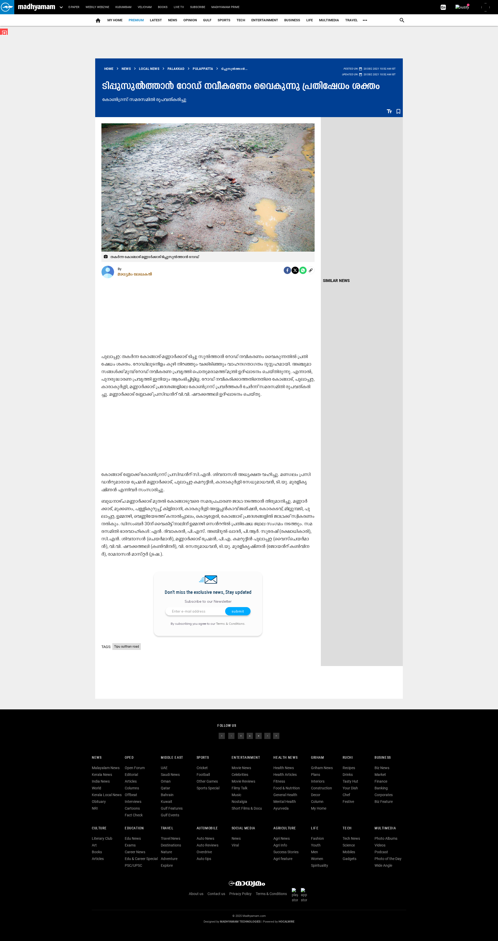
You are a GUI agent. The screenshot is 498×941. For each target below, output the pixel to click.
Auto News (205, 838)
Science (349, 845)
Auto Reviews (207, 845)
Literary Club (102, 838)
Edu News (133, 838)
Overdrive (204, 852)
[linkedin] (249, 736)
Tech (347, 828)
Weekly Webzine (97, 7)
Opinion (190, 20)
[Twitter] (295, 270)
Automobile (207, 828)
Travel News (170, 838)
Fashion (317, 838)
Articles (131, 781)
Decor (315, 795)
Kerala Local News (107, 795)
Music (236, 795)
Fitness (279, 781)
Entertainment (264, 20)
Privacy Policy (240, 894)
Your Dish (350, 788)
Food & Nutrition (286, 788)
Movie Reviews (243, 781)
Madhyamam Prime (225, 7)
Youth (316, 845)
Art (94, 845)
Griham (317, 758)
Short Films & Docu (247, 808)
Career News (135, 852)
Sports (224, 20)
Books (163, 7)
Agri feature (282, 859)
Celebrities (240, 774)
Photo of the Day (388, 859)
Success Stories (286, 852)
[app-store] (305, 895)
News (172, 20)
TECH (241, 20)
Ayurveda (281, 808)
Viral (235, 845)
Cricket (202, 768)
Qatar (165, 788)
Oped (129, 758)
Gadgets (349, 859)
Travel (351, 20)
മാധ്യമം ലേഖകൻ (135, 274)
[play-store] (296, 895)
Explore (167, 865)
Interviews (133, 801)
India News (101, 781)
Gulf (207, 20)
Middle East (172, 758)
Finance (381, 781)
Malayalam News (106, 768)
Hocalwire (286, 921)
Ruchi (348, 758)
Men (314, 852)
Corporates (384, 795)
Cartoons (132, 808)
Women (317, 859)
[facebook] (287, 270)
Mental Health (284, 801)
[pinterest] (276, 736)
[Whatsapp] (303, 270)
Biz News (382, 768)
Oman (166, 781)
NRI (95, 808)
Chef (346, 795)
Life (309, 20)
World (96, 788)
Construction (321, 788)
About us (196, 894)
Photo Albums (386, 838)
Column (317, 801)
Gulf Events (170, 815)
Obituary (99, 801)
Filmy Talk (239, 788)
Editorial (131, 774)
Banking (381, 788)
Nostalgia (239, 801)
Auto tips (204, 859)
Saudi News (170, 774)
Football (203, 774)
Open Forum (135, 768)
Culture (99, 828)
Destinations (171, 845)
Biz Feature (384, 801)
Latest (156, 20)
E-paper (73, 7)
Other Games (207, 781)
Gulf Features (172, 808)
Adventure (169, 859)
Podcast (381, 852)
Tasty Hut (350, 781)
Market (380, 774)
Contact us (216, 894)
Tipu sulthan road (126, 646)
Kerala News (102, 774)
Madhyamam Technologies (240, 921)
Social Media (243, 828)
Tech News (351, 838)
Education (134, 828)
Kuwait (166, 801)
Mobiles (349, 852)
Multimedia (329, 20)
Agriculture (284, 828)
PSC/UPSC (133, 865)
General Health (285, 795)
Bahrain (167, 795)
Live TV (179, 7)
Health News (285, 758)
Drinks (348, 774)
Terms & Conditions (230, 624)
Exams (130, 845)
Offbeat (131, 795)
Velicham (145, 7)
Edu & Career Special (141, 859)
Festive (348, 801)
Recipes (349, 768)
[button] (7, 7)
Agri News (281, 838)
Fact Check (134, 815)
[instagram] (241, 736)
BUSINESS (383, 758)
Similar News (336, 280)
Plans (315, 774)
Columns (132, 788)
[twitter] (231, 736)
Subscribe (197, 7)
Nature (166, 852)
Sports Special (208, 788)
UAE (164, 768)
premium (136, 20)
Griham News (322, 768)
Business (292, 20)
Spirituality (319, 865)
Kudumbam (123, 7)
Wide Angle (383, 865)
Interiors (317, 781)
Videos (380, 845)
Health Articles (285, 774)
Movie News (241, 768)
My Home (114, 20)
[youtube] (258, 736)
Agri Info (280, 845)
